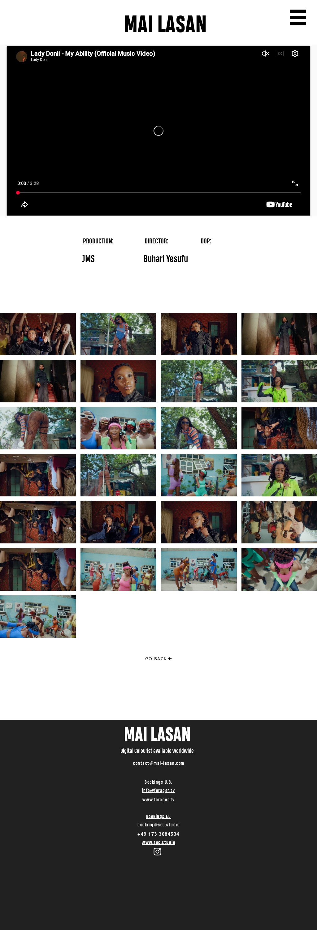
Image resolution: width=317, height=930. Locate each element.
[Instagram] (157, 851)
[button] (298, 17)
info (146, 790)
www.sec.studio (158, 842)
